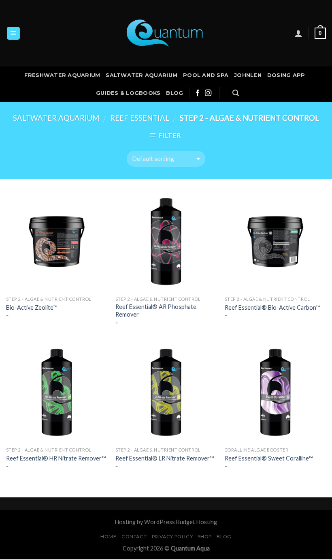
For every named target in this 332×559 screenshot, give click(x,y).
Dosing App (286, 75)
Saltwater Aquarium (141, 75)
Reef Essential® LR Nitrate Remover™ (164, 458)
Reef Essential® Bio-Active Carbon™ (272, 307)
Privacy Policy (172, 536)
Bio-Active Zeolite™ (31, 307)
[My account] (298, 33)
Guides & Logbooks (128, 93)
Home (108, 536)
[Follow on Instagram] (208, 93)
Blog (174, 93)
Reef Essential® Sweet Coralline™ (269, 458)
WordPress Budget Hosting (180, 521)
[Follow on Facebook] (197, 93)
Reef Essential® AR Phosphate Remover (155, 310)
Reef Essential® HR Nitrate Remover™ (56, 458)
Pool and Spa (205, 75)
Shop (205, 536)
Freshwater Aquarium (62, 75)
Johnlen (248, 75)
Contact (134, 536)
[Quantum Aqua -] (166, 33)
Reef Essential (139, 118)
